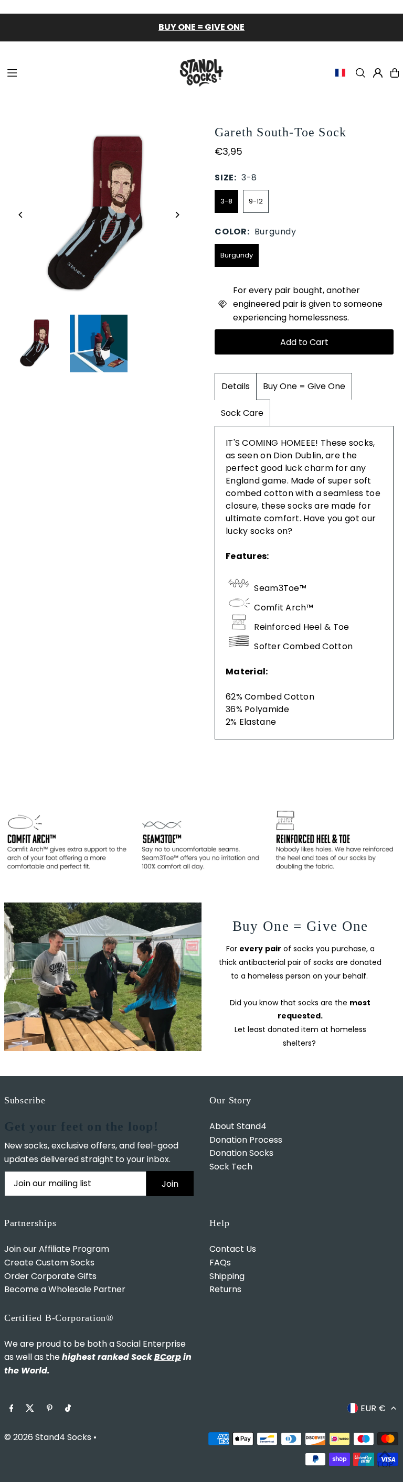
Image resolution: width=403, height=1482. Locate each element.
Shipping (227, 1276)
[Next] (176, 215)
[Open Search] (360, 73)
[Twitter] (30, 1408)
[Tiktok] (68, 1408)
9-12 (256, 201)
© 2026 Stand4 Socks (47, 1437)
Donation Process (245, 1140)
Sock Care (242, 413)
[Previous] (21, 215)
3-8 (226, 201)
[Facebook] (11, 1408)
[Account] (378, 73)
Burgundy (236, 255)
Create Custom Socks (49, 1263)
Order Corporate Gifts (50, 1276)
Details (235, 386)
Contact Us (232, 1249)
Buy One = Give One (304, 386)
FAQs (220, 1263)
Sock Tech (230, 1167)
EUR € (373, 1408)
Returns (225, 1289)
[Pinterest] (49, 1408)
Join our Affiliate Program (56, 1249)
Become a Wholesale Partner (64, 1289)
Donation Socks (241, 1153)
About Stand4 (238, 1126)
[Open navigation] (85, 72)
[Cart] (394, 73)
